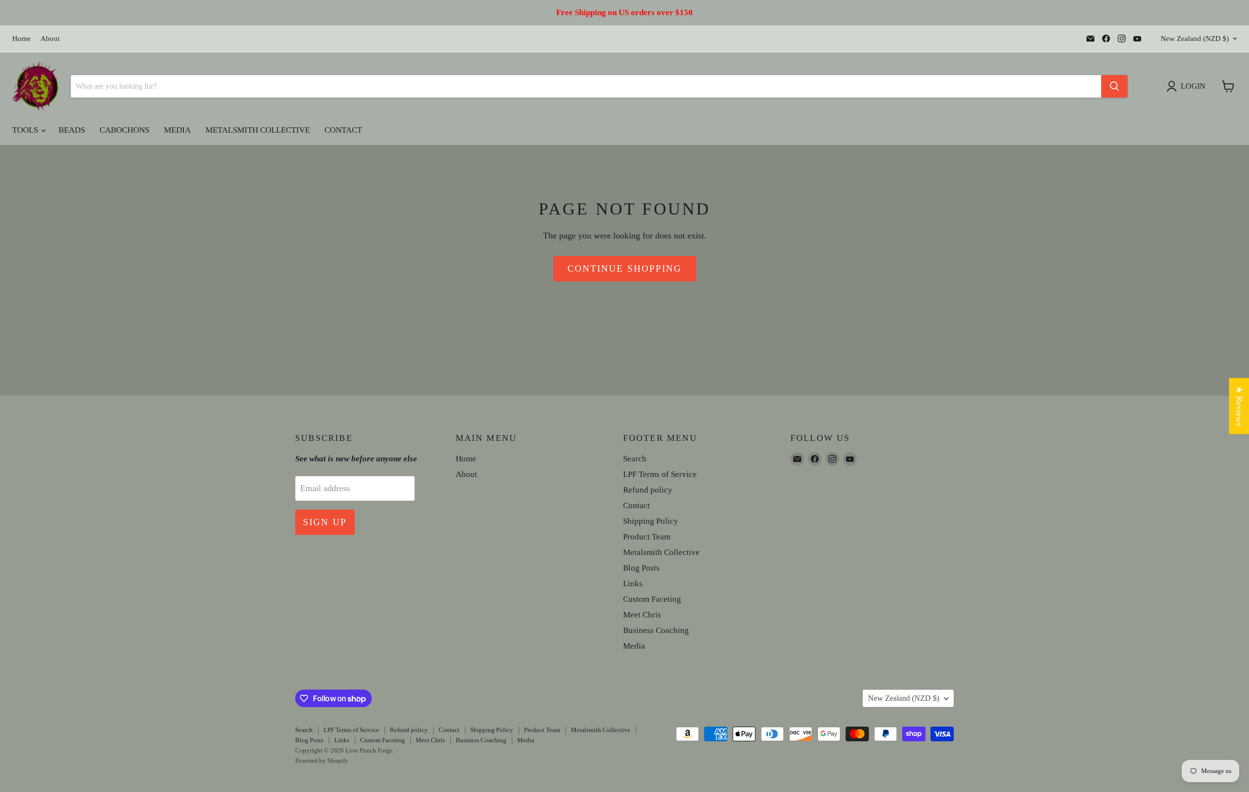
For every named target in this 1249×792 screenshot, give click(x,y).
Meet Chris (642, 614)
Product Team (646, 536)
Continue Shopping (624, 268)
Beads (72, 130)
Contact (343, 130)
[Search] (1114, 86)
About (50, 38)
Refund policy (647, 490)
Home (21, 38)
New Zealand (1195, 38)
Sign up (325, 522)
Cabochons (124, 130)
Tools (26, 130)
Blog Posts (641, 568)
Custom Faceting (652, 599)
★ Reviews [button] (1239, 406)
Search (634, 458)
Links (633, 583)
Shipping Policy (650, 521)
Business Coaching (656, 630)
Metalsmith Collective (257, 130)
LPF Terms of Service (660, 474)
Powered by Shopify (321, 760)
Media (177, 130)
